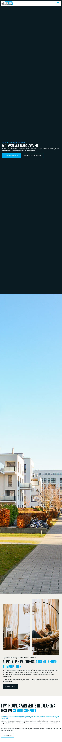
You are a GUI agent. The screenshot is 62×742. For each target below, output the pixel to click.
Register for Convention (32, 155)
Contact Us (7, 735)
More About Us (10, 686)
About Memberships (11, 155)
